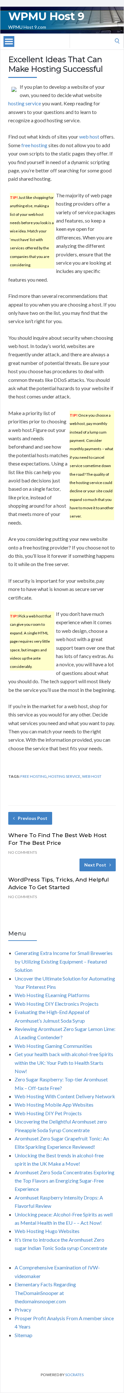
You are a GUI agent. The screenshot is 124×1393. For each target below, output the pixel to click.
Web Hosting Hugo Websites (47, 1231)
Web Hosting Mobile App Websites (54, 1105)
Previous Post (32, 818)
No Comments (22, 852)
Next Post (95, 864)
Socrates (74, 1374)
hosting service (24, 103)
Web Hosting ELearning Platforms (52, 995)
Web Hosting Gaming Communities (53, 1046)
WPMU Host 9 (46, 16)
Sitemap (23, 1335)
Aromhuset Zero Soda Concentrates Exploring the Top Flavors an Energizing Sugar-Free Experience (64, 1180)
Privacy (23, 1309)
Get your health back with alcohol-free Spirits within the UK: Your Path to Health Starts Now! (64, 1062)
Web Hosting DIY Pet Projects (48, 1113)
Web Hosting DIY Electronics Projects (57, 1004)
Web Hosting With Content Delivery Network (65, 1096)
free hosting (34, 145)
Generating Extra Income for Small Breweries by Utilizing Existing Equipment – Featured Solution (64, 961)
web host (89, 136)
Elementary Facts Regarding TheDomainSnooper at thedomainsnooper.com (45, 1292)
